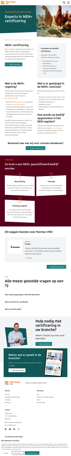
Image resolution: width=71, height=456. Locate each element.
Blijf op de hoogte (18, 370)
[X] (18, 429)
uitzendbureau (11, 98)
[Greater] (15, 250)
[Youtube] (10, 429)
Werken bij (8, 402)
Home (6, 39)
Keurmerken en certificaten (15, 39)
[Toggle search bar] (64, 2)
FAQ (38, 394)
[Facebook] (14, 429)
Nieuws (39, 400)
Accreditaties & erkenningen (12, 397)
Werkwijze (7, 400)
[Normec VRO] (8, 2)
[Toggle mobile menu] (68, 2)
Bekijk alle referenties (58, 267)
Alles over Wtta (41, 402)
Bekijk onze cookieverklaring (14, 449)
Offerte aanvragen (15, 64)
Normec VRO (54, 128)
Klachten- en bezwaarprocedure (45, 397)
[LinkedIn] (5, 429)
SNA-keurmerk (19, 102)
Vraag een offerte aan (37, 148)
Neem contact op (45, 344)
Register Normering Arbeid (16, 104)
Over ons (7, 394)
